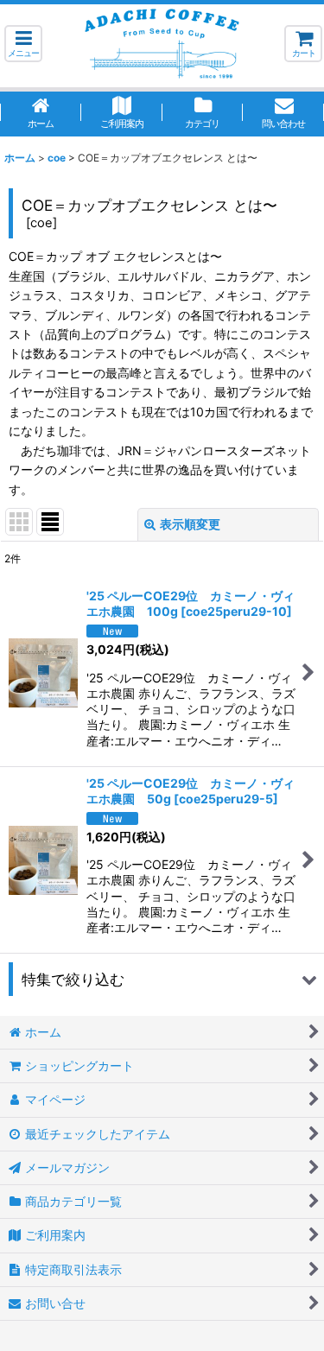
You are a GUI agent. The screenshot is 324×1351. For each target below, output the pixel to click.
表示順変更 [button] (190, 524)
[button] (23, 43)
